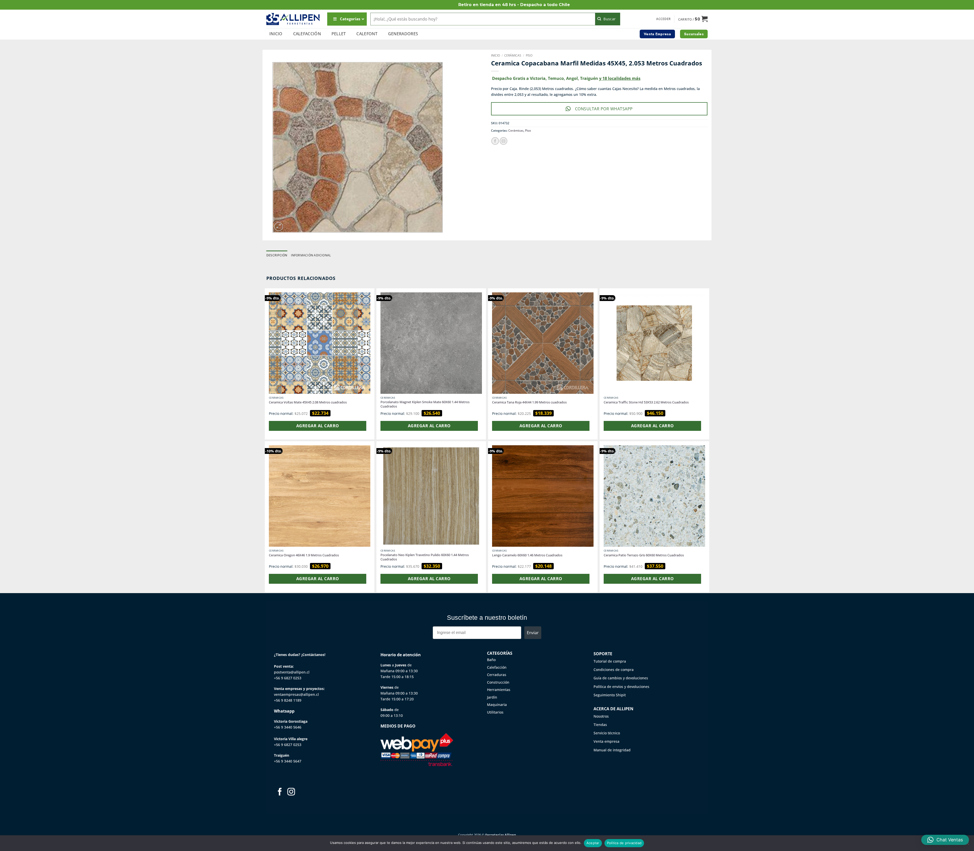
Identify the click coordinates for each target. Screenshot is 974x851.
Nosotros (601, 716)
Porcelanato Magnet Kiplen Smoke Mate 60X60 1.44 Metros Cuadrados (424, 404)
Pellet (339, 34)
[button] (663, 19)
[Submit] (607, 19)
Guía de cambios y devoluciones (621, 678)
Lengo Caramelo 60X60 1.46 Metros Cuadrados (527, 555)
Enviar (533, 632)
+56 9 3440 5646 (287, 727)
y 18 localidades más (619, 78)
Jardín (492, 697)
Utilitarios (495, 712)
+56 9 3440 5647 (287, 761)
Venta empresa (606, 741)
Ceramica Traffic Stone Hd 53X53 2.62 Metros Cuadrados (646, 402)
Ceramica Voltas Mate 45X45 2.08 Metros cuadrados (308, 402)
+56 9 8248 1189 (287, 700)
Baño (491, 659)
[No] (967, 845)
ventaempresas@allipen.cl (296, 694)
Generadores (403, 34)
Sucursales (694, 34)
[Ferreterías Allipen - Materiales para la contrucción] (293, 19)
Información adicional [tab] (311, 255)
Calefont (366, 34)
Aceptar (592, 843)
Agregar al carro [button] (317, 426)
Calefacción (307, 34)
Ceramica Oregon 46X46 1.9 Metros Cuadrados (304, 555)
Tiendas (600, 724)
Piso (529, 55)
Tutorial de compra (610, 661)
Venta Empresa (657, 34)
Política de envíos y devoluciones (621, 686)
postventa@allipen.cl (291, 672)
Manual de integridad (612, 750)
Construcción (498, 682)
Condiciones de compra (614, 669)
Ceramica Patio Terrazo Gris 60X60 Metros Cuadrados (644, 555)
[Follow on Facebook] (280, 792)
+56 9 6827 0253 (287, 678)
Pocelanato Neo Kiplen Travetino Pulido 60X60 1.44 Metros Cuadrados (424, 557)
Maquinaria (497, 704)
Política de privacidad (624, 843)
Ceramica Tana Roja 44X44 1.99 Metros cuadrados (529, 402)
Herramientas (498, 689)
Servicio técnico (607, 733)
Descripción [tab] (276, 255)
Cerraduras (496, 674)
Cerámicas (512, 55)
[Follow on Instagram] (291, 792)
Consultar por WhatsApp (604, 109)
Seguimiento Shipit (610, 695)
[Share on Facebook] (495, 141)
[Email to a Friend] (503, 141)
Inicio (276, 34)
